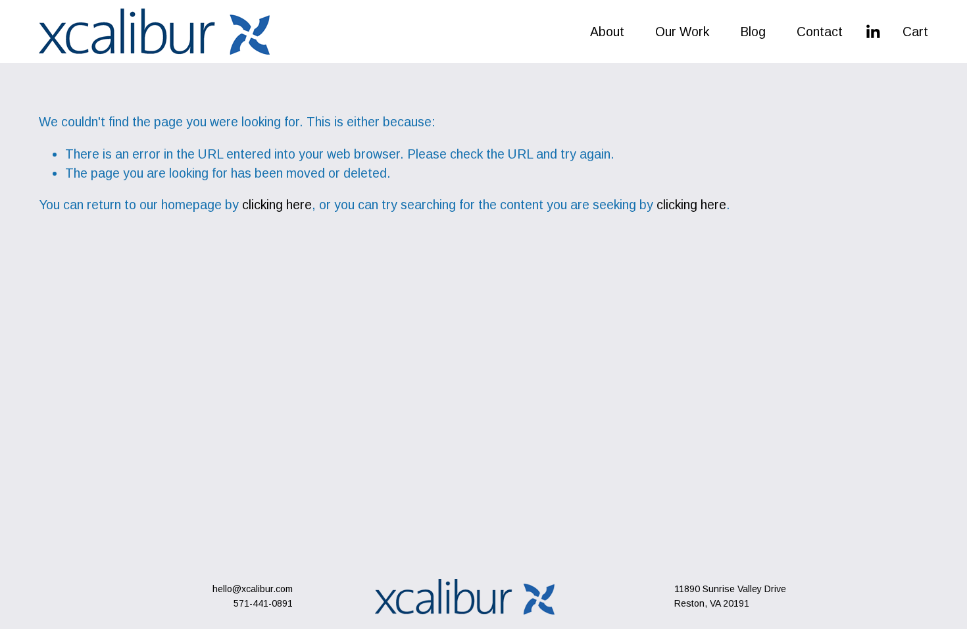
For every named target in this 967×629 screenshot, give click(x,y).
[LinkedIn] (872, 31)
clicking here (277, 204)
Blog (753, 31)
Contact (820, 31)
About (607, 31)
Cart (915, 31)
